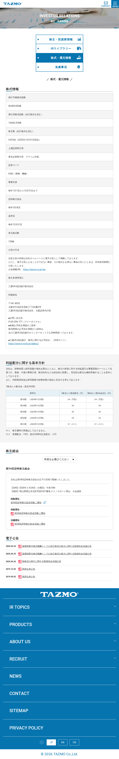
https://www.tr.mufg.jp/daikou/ (23, 343)
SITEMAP (18, 710)
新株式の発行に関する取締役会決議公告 (41, 561)
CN (74, 742)
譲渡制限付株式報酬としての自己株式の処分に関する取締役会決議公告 (57, 546)
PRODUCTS (20, 624)
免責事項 (61, 67)
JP (51, 742)
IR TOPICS (19, 607)
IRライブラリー (61, 48)
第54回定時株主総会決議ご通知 (30, 524)
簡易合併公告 (28, 569)
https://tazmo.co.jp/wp (34, 269)
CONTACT (19, 693)
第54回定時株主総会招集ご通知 (26, 502)
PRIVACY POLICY (26, 728)
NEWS (15, 676)
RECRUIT (18, 659)
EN (62, 742)
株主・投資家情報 (61, 39)
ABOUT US (19, 641)
